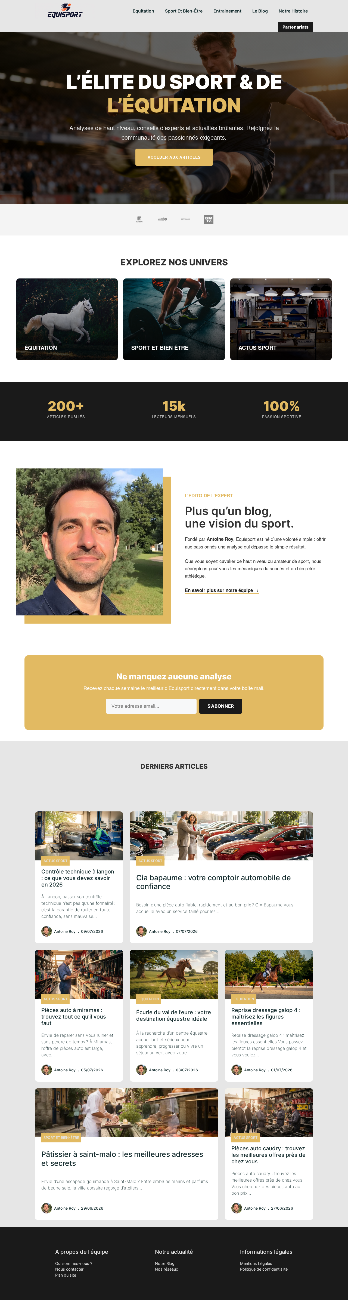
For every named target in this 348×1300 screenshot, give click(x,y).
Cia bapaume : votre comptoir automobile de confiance (213, 882)
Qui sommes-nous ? (73, 1263)
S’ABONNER (220, 706)
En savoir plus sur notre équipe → (222, 590)
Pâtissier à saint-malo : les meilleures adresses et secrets (122, 1158)
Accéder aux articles (174, 157)
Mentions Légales (256, 1263)
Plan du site (65, 1275)
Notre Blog (165, 1263)
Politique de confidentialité (264, 1269)
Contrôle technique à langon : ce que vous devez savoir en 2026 (77, 878)
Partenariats (295, 27)
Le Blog (260, 11)
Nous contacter (69, 1269)
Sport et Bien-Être (184, 11)
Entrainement (227, 11)
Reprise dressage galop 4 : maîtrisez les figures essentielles (265, 1016)
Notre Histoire (293, 11)
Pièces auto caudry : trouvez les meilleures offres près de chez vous (268, 1155)
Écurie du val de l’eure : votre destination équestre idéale (173, 1015)
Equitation (143, 11)
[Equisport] (65, 11)
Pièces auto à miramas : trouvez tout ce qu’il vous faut (73, 1016)
